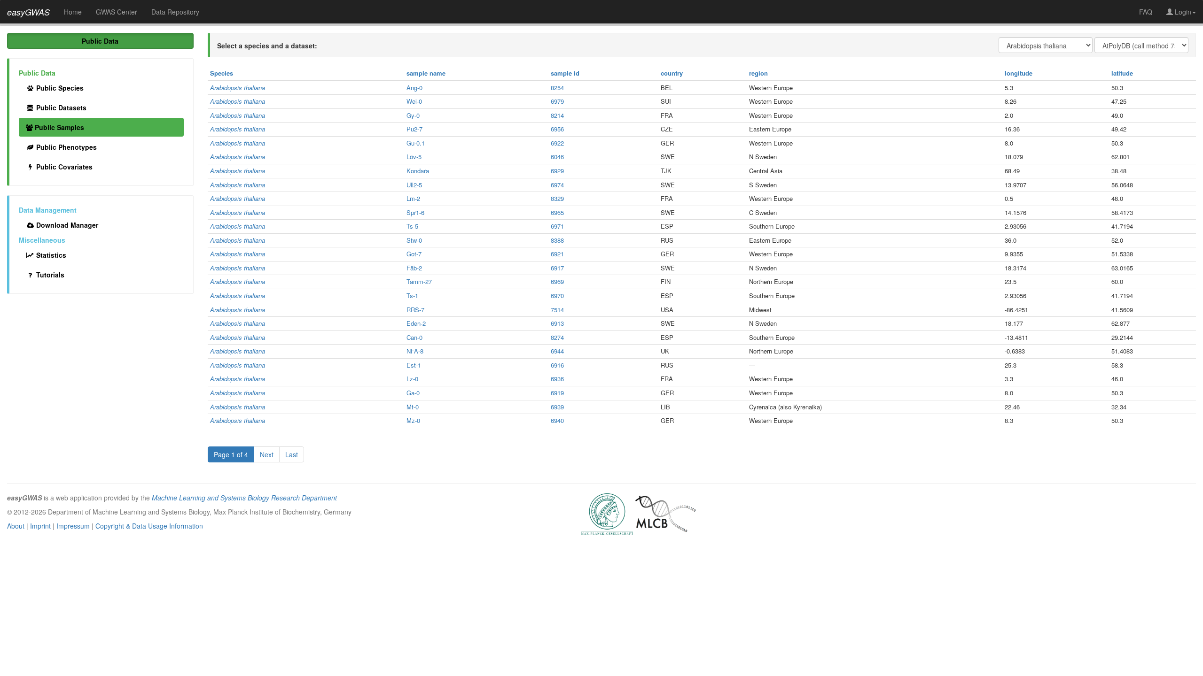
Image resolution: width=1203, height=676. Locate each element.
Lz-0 (412, 378)
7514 (557, 309)
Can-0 (414, 337)
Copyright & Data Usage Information (149, 525)
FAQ (1145, 11)
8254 (557, 87)
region (758, 73)
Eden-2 (416, 323)
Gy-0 (413, 115)
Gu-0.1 (415, 142)
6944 (557, 350)
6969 (557, 281)
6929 (557, 170)
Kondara (417, 170)
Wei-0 (414, 101)
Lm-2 (413, 198)
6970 (557, 295)
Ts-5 (412, 226)
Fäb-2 (414, 267)
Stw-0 (414, 240)
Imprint (40, 525)
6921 (557, 253)
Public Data (100, 41)
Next (266, 454)
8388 (557, 240)
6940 (557, 420)
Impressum (73, 525)
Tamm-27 (419, 281)
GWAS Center (116, 11)
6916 (557, 365)
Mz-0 (413, 420)
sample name (425, 73)
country (672, 73)
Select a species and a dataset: (267, 45)
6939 (557, 406)
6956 (557, 128)
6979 (557, 101)
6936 (557, 378)
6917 (557, 267)
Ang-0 (414, 87)
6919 (557, 392)
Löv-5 (414, 156)
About (15, 525)
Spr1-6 (415, 212)
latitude (1122, 73)
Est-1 (413, 365)
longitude (1018, 73)
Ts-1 (412, 295)
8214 (557, 115)
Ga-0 (413, 392)
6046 (557, 156)
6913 (557, 323)
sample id (565, 73)
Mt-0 (412, 406)
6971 (557, 226)
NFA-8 (414, 350)
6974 (557, 184)
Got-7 (414, 253)
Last (291, 454)
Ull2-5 (414, 184)
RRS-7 (415, 309)
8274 (557, 337)
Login (1182, 11)
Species (221, 73)
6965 (557, 212)
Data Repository (175, 11)
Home (73, 11)
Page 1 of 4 (231, 454)
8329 (557, 198)
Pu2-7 (414, 128)
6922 (557, 142)
